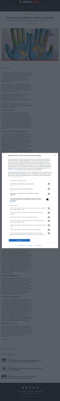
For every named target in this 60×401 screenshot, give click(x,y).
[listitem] (30, 180)
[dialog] (30, 200)
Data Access (30, 245)
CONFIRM (19, 240)
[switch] (48, 184)
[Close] (55, 155)
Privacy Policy (38, 245)
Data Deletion (22, 245)
